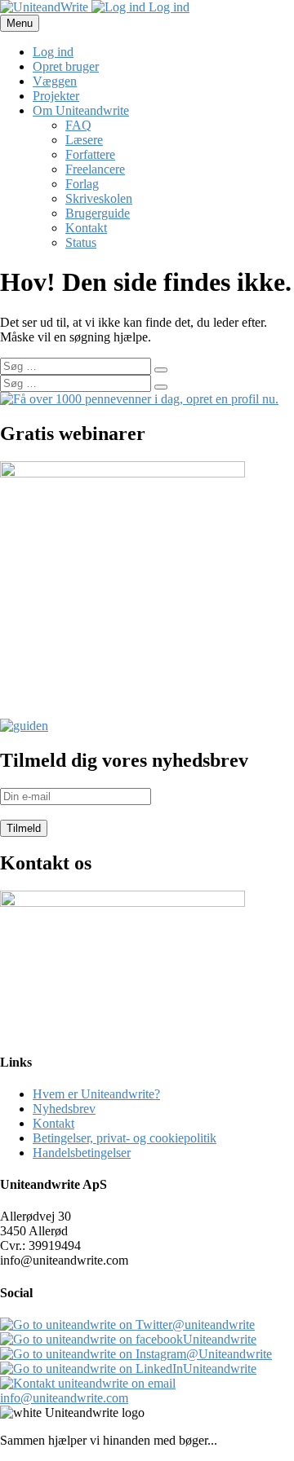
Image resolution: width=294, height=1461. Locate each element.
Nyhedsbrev (64, 1109)
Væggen (55, 81)
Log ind (167, 7)
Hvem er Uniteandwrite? (96, 1094)
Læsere (84, 140)
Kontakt (86, 228)
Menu (20, 23)
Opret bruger (66, 66)
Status (80, 242)
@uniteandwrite (213, 1324)
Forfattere (90, 154)
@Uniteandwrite (229, 1354)
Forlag (82, 184)
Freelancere (95, 169)
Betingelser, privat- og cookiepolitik (124, 1138)
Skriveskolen (98, 198)
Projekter (56, 96)
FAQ (78, 125)
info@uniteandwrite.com (64, 1398)
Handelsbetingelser (82, 1153)
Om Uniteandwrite (81, 110)
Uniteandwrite (219, 1339)
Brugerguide (97, 213)
